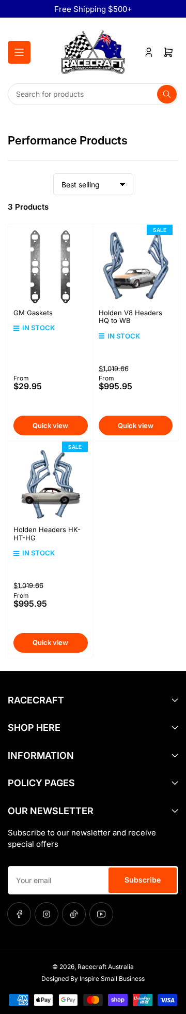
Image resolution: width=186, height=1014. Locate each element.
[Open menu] (19, 52)
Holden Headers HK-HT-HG (47, 533)
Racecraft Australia (106, 967)
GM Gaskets (33, 312)
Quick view (50, 425)
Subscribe (143, 879)
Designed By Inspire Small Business (93, 978)
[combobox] (93, 94)
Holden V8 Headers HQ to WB (130, 316)
